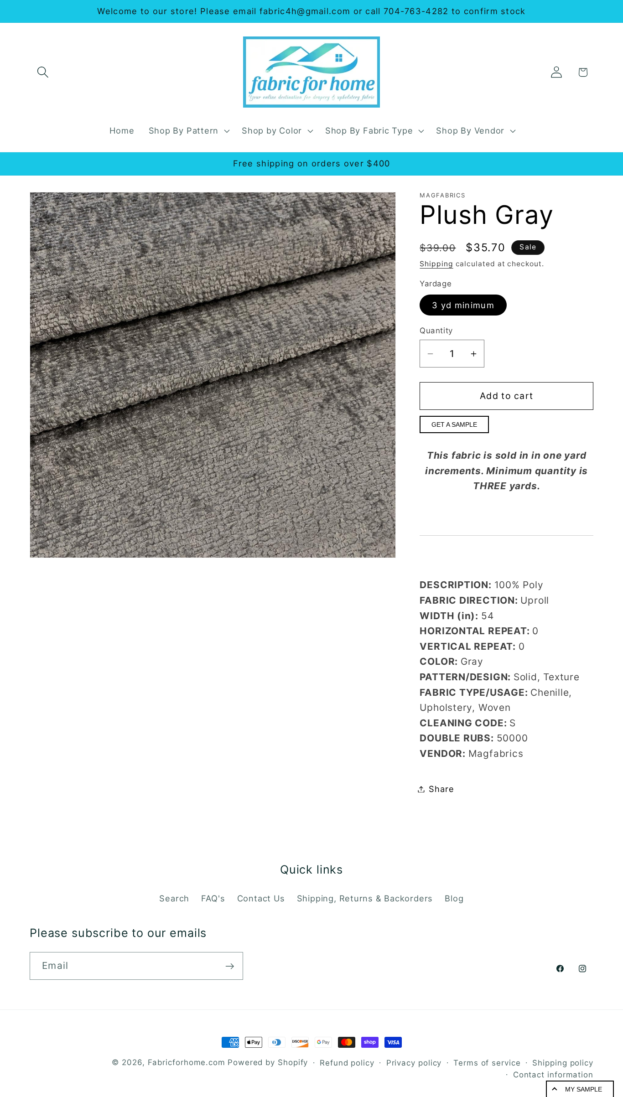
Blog (454, 898)
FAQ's (213, 898)
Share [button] (441, 789)
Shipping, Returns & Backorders (365, 898)
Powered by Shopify (268, 1062)
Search (174, 898)
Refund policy (347, 1062)
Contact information (553, 1074)
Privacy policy (414, 1062)
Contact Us (261, 898)
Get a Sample (454, 424)
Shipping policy (562, 1062)
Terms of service (487, 1062)
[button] (43, 72)
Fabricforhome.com (186, 1062)
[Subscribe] (230, 966)
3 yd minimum (463, 305)
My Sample (583, 1089)
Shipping (436, 263)
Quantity (436, 330)
